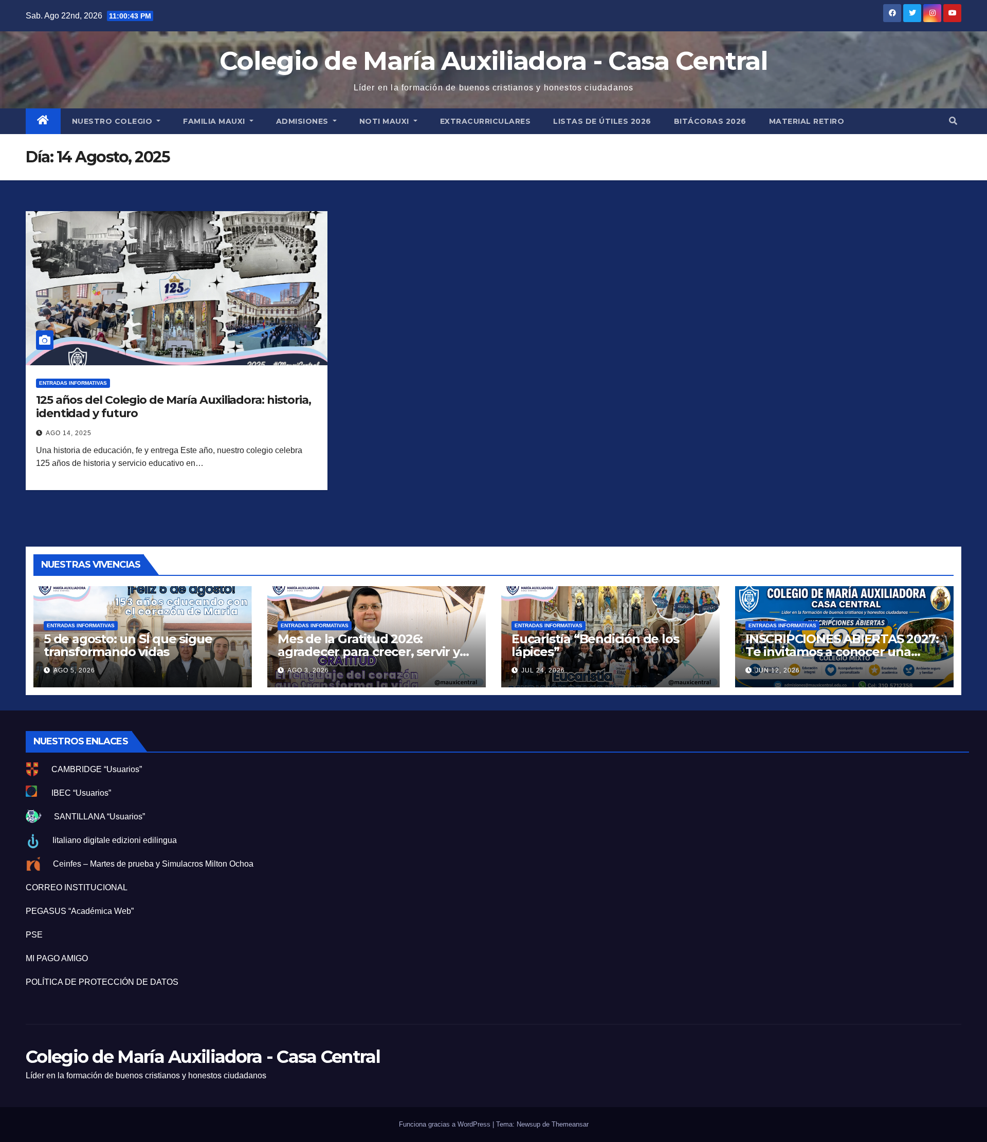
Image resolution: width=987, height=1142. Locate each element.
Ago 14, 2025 (69, 433)
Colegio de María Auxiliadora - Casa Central (493, 61)
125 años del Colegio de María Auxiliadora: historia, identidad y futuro (173, 406)
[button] (953, 121)
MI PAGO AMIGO (57, 958)
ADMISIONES (303, 121)
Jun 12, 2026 (777, 670)
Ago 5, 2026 (74, 670)
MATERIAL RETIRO (807, 121)
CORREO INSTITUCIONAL (76, 887)
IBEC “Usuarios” (81, 793)
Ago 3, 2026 (308, 670)
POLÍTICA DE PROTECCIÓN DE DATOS (102, 982)
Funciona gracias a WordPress (445, 1124)
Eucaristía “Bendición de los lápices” (595, 645)
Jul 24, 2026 (543, 670)
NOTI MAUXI (385, 121)
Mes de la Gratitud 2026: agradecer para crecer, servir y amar (369, 651)
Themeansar (570, 1124)
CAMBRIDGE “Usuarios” (96, 769)
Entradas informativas (73, 383)
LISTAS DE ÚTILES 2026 (602, 121)
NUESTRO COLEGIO (113, 121)
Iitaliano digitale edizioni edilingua (114, 840)
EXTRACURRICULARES (485, 121)
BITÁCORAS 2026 (710, 121)
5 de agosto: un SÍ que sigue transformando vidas (128, 645)
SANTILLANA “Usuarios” (99, 816)
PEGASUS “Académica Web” (80, 911)
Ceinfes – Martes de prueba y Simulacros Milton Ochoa (153, 863)
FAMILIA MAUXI (215, 121)
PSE (34, 934)
